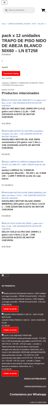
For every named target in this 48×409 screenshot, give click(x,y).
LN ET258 (11, 90)
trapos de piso (19, 85)
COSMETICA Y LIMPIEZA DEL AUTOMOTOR (23, 83)
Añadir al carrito (10, 309)
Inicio (4, 24)
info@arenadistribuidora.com (35, 386)
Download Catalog (11, 73)
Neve (14, 407)
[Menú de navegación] (4, 2)
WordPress (31, 407)
